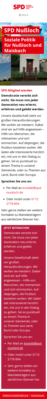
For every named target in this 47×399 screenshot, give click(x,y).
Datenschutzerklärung (15, 395)
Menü (24, 15)
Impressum (37, 395)
